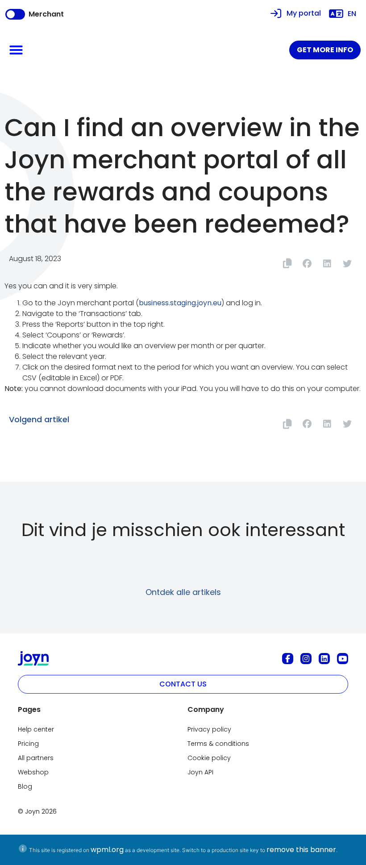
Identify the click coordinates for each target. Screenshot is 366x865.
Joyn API (200, 772)
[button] (16, 50)
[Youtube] (342, 658)
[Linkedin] (324, 658)
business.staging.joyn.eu (180, 303)
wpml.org (107, 849)
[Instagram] (306, 658)
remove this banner (301, 849)
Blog (25, 786)
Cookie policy (209, 757)
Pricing (28, 743)
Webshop (33, 772)
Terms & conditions (218, 743)
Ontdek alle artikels (183, 592)
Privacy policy (209, 729)
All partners (36, 757)
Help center (36, 729)
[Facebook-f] (287, 658)
